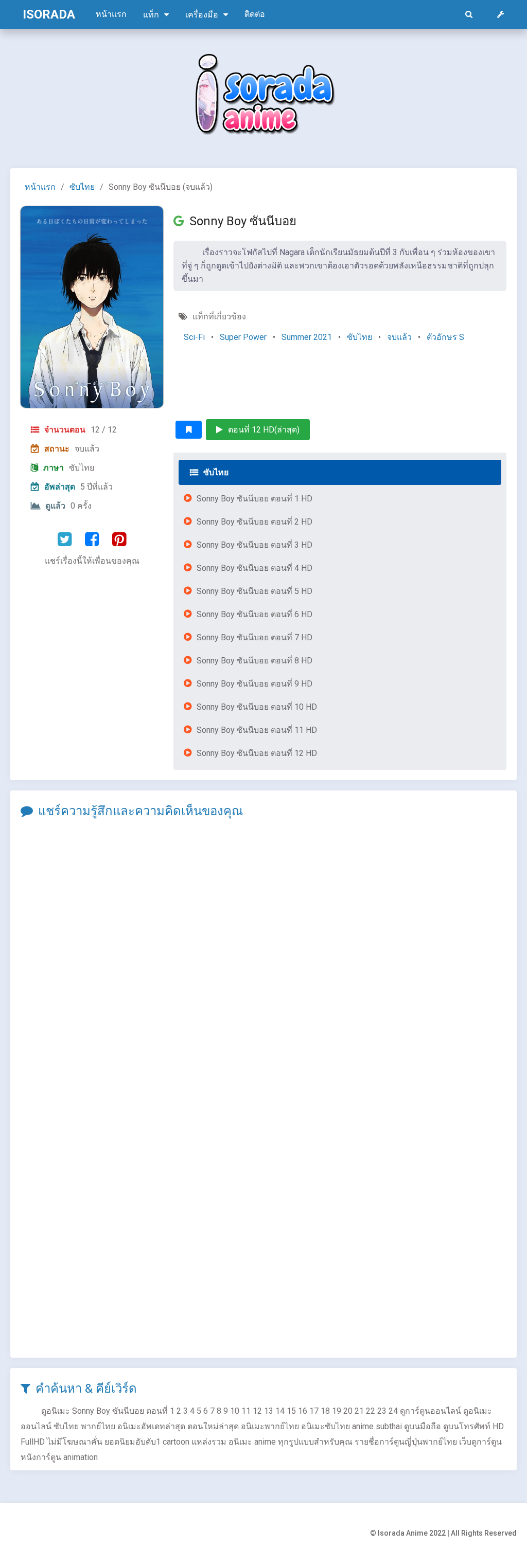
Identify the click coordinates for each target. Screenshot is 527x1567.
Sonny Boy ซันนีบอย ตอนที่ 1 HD (254, 498)
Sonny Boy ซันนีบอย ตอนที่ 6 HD (254, 614)
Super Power (243, 337)
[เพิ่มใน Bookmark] (188, 430)
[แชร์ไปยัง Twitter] (64, 539)
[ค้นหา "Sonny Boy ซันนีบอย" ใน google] (181, 221)
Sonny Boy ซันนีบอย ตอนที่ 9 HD (254, 684)
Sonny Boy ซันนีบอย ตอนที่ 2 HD (254, 522)
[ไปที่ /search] (469, 14)
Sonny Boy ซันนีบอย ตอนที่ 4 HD (254, 568)
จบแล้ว (399, 337)
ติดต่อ (254, 14)
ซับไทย (82, 187)
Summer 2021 (307, 337)
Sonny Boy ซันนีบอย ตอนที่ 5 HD (254, 591)
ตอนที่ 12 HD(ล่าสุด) (264, 430)
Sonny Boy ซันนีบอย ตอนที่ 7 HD (254, 637)
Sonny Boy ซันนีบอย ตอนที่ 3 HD (254, 545)
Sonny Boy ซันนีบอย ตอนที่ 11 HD (257, 730)
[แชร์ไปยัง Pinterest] (119, 539)
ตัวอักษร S (445, 337)
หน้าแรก (111, 14)
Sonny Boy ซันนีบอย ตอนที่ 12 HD (257, 753)
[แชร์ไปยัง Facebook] (92, 539)
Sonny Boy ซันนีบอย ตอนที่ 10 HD (257, 707)
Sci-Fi (194, 337)
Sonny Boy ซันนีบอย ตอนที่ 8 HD (254, 660)
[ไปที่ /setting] (501, 14)
